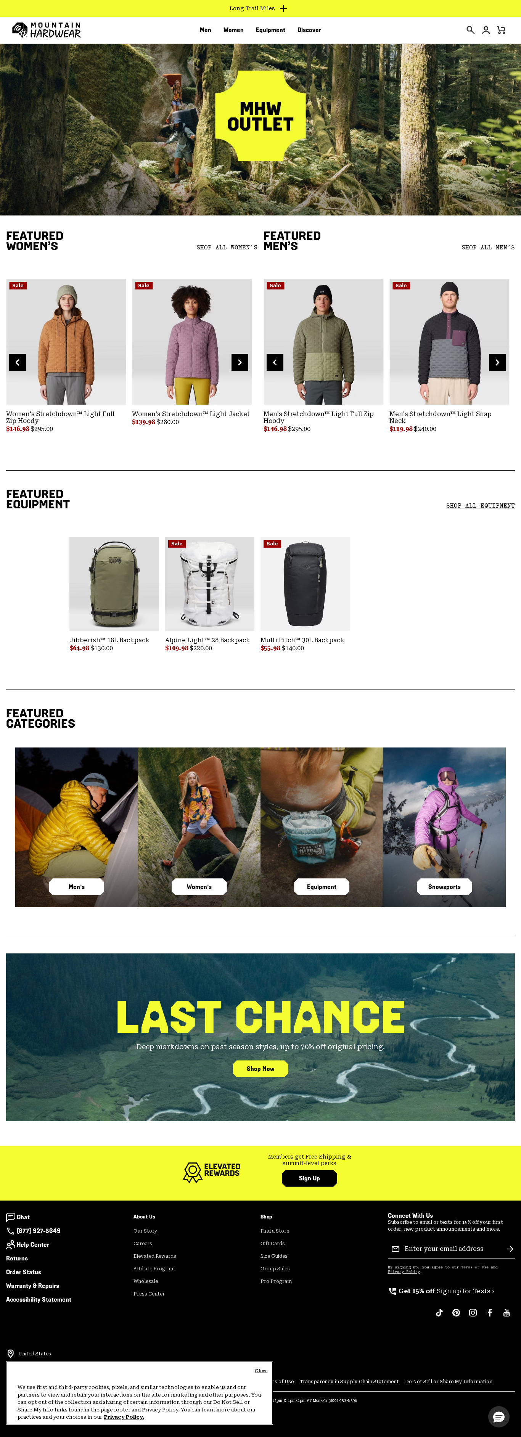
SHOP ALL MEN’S (488, 247)
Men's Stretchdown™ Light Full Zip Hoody (319, 417)
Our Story (145, 1231)
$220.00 (201, 648)
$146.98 (18, 428)
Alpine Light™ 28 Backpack (207, 640)
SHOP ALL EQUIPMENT (480, 506)
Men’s (77, 886)
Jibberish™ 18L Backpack (109, 640)
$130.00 (101, 648)
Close (261, 1370)
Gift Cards (272, 1243)
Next (240, 362)
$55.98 (270, 648)
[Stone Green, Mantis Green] (323, 342)
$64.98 (79, 648)
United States (34, 1354)
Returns (17, 1258)
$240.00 (425, 428)
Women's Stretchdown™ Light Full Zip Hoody (60, 417)
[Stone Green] (114, 584)
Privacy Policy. (124, 1417)
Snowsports (444, 886)
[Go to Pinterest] (456, 1316)
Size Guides (274, 1256)
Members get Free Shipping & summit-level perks (309, 1160)
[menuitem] (205, 30)
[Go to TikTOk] (439, 1316)
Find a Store (274, 1231)
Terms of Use (475, 1267)
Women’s (199, 886)
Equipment (321, 886)
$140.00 (292, 648)
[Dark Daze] (192, 342)
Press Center (149, 1294)
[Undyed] (210, 584)
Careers (142, 1243)
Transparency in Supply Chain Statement (349, 1381)
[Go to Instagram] (473, 1316)
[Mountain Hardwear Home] (46, 30)
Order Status (23, 1272)
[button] (499, 1416)
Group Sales (275, 1268)
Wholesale (145, 1281)
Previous (17, 362)
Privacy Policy (404, 1272)
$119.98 (401, 428)
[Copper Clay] (66, 342)
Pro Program (276, 1281)
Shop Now (260, 1068)
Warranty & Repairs (32, 1285)
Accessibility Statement (38, 1299)
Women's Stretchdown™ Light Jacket (191, 414)
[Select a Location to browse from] (10, 1353)
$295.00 (42, 428)
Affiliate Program (154, 1268)
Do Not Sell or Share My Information (448, 1381)
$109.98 (177, 648)
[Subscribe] (510, 1249)
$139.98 (144, 422)
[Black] (305, 584)
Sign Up (309, 1178)
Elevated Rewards (154, 1256)
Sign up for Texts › (441, 1291)
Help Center (33, 1244)
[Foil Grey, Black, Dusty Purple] (449, 342)
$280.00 (167, 422)
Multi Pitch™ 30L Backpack (302, 640)
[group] (309, 1160)
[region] (139, 1393)
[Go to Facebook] (489, 1316)
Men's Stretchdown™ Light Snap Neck (440, 417)
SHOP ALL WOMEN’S (226, 247)
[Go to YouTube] (506, 1316)
